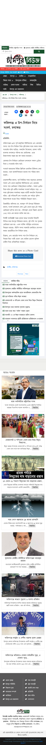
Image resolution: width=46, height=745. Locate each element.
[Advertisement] (23, 22)
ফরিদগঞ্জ (21, 95)
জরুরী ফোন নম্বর (33, 688)
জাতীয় (21, 76)
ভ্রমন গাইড (31, 695)
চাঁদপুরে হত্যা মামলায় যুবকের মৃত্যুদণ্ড (17, 307)
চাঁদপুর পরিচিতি (5, 72)
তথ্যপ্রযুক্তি (33, 80)
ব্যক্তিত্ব (5, 85)
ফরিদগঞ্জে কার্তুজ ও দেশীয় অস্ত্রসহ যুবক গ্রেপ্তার (23, 637)
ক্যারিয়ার (8, 695)
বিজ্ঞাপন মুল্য (10, 688)
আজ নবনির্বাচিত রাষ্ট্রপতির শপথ (16, 285)
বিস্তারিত (35, 407)
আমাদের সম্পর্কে (11, 691)
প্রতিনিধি (30, 691)
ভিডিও (27, 72)
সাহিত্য (25, 85)
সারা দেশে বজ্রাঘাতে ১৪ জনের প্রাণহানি (23, 519)
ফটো (21, 72)
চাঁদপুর (12, 76)
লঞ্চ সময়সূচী (13, 72)
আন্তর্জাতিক (32, 76)
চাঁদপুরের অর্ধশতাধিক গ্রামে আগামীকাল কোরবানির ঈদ (23, 292)
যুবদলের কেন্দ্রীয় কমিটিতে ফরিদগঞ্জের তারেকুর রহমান (23, 288)
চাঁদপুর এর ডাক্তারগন (17, 89)
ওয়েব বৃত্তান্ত (9, 680)
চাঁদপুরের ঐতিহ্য (21, 80)
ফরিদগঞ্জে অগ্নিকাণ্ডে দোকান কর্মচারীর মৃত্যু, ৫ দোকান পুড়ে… (23, 656)
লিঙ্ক (31, 85)
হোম (5, 95)
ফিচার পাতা (7, 80)
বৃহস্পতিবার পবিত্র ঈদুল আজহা (15, 296)
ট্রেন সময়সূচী (32, 684)
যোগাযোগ (31, 699)
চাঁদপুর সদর (13, 95)
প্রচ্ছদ (5, 76)
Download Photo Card (24, 256)
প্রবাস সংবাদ (15, 85)
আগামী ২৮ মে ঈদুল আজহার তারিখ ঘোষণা (19, 315)
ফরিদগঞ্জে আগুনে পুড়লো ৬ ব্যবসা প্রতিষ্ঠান (23, 599)
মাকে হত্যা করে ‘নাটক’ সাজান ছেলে (17, 311)
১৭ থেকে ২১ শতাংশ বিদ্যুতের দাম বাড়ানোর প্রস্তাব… (23, 481)
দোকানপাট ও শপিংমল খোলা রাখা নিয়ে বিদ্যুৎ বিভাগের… (23, 441)
